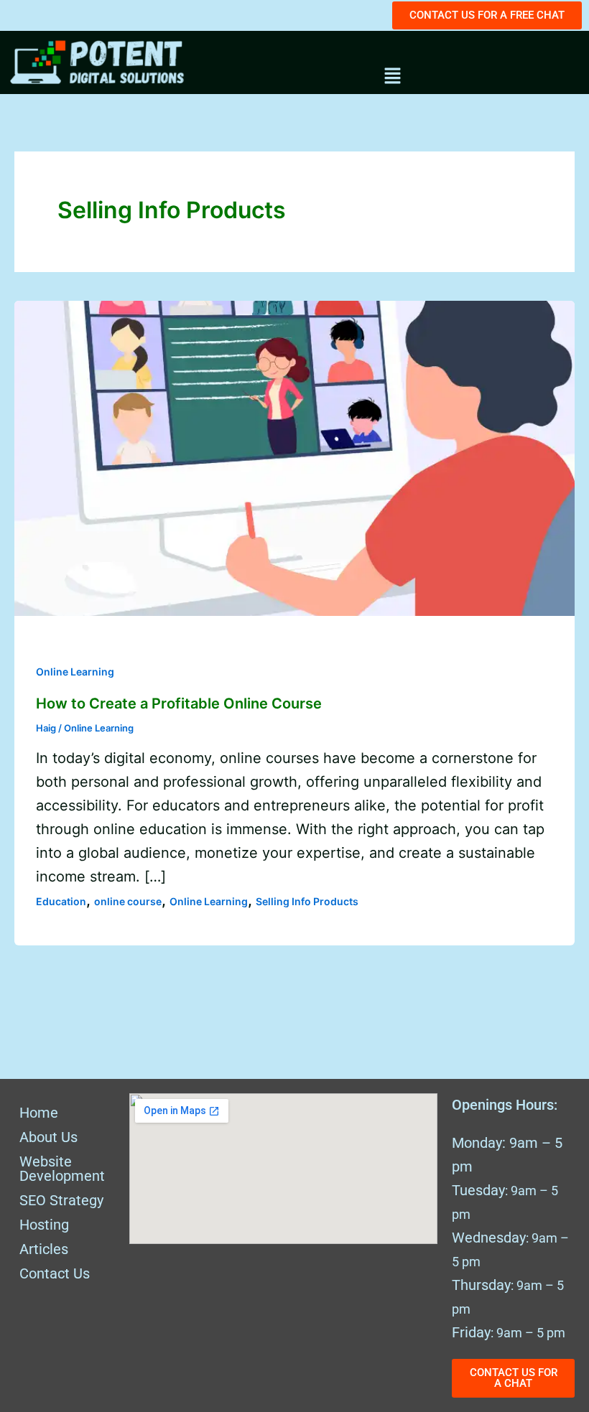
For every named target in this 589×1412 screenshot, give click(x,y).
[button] (393, 77)
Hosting (44, 1224)
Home (38, 1112)
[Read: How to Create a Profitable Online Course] (294, 457)
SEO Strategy (61, 1200)
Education (61, 901)
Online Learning (75, 671)
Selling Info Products (307, 901)
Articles (43, 1249)
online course (128, 901)
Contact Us (54, 1273)
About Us (48, 1137)
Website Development (62, 1168)
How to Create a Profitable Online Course (179, 703)
